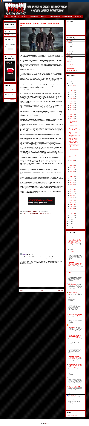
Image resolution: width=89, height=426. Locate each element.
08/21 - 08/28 (72, 116)
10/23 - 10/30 (72, 100)
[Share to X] (44, 211)
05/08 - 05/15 (72, 184)
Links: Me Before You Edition (73, 378)
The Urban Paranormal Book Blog (75, 314)
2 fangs (68, 46)
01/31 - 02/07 (72, 210)
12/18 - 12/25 (72, 85)
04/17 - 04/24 (72, 189)
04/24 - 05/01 (72, 187)
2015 (70, 219)
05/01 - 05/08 (72, 186)
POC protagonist (70, 66)
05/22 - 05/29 (72, 180)
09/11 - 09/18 (72, 111)
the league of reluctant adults (74, 386)
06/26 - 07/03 (72, 171)
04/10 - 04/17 (72, 191)
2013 (70, 223)
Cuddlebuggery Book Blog (73, 356)
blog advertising (8, 89)
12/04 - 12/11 (72, 88)
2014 (70, 221)
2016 (70, 83)
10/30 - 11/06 (72, 98)
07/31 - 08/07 (72, 162)
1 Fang (68, 42)
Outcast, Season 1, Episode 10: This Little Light (75, 154)
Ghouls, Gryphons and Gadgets (74, 345)
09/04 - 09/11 (72, 112)
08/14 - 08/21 (72, 118)
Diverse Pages (71, 406)
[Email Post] (40, 211)
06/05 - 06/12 (72, 176)
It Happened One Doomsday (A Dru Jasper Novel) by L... (74, 145)
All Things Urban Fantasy (73, 272)
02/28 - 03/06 (72, 202)
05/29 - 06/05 (72, 178)
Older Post (60, 290)
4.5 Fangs (69, 57)
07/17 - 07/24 (72, 165)
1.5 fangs (68, 44)
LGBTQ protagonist (71, 64)
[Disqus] (41, 233)
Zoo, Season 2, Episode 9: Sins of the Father (74, 125)
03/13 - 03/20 (72, 199)
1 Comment (35, 211)
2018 (70, 79)
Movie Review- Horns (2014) (73, 396)
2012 (70, 225)
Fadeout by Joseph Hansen (73, 304)
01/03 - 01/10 (72, 217)
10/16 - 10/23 (72, 101)
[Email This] (42, 211)
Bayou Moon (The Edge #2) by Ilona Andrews (74, 139)
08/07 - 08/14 (72, 160)
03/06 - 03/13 (72, 200)
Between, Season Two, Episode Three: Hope (73, 142)
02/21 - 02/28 (72, 204)
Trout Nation (71, 262)
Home (41, 290)
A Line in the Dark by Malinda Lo (74, 337)
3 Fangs (68, 51)
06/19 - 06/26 (72, 173)
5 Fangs (68, 59)
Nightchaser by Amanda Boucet (74, 315)
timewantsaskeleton (72, 395)
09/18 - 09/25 (72, 109)
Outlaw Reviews (71, 302)
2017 (70, 81)
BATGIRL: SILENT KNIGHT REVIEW (75, 346)
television (37, 213)
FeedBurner (13, 51)
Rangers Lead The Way (72, 387)
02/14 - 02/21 (72, 206)
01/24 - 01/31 (72, 211)
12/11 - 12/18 (72, 87)
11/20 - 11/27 (72, 92)
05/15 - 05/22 (72, 182)
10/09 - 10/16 (72, 103)
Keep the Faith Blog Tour (73, 367)
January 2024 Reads (72, 284)
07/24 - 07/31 (72, 163)
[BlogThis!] (43, 211)
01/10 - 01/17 (72, 215)
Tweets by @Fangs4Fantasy (72, 415)
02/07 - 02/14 (72, 208)
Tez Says (70, 283)
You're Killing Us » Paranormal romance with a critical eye (74, 336)
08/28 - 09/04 (72, 114)
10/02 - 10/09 (72, 105)
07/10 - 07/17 (72, 167)
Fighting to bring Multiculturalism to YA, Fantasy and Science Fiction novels (75, 365)
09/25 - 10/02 (72, 107)
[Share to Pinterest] (47, 211)
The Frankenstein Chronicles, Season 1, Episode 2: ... (74, 149)
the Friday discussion (71, 70)
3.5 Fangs (25, 213)
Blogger (47, 423)
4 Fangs (68, 55)
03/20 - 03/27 (72, 197)
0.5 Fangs (69, 40)
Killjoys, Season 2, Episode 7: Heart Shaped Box (75, 157)
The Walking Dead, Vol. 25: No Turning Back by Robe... (74, 121)
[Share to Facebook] (45, 211)
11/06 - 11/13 (72, 96)
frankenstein (32, 213)
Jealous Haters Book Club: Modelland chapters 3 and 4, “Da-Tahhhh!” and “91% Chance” (75, 264)
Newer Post (22, 290)
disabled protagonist (70, 68)
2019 (70, 78)
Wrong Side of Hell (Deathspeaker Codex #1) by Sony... (75, 129)
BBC (28, 213)
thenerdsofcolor (71, 251)
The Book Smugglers (72, 292)
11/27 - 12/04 (72, 90)
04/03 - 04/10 (72, 193)
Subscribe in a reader (9, 34)
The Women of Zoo (73, 126)
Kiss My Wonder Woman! (73, 324)
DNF (68, 61)
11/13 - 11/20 (72, 94)
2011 (70, 227)
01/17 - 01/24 (72, 213)
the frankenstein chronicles (45, 213)
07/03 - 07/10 (72, 169)
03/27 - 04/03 (72, 195)
